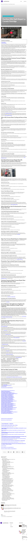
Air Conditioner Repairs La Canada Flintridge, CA (7, 413)
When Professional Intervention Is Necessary (8, 462)
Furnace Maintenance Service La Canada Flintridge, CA (8, 390)
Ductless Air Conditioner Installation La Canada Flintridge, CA (8, 448)
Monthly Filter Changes (5, 491)
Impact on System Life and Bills (6, 464)
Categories (25, 1)
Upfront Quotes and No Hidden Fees (7, 495)
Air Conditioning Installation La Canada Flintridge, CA (7, 392)
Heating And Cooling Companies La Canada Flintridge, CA (8, 403)
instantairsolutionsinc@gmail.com (7, 385)
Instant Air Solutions (3, 386)
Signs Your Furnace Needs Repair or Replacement (8, 485)
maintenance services (3, 278)
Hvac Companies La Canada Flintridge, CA (6, 412)
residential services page (5, 344)
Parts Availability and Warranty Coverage (8, 478)
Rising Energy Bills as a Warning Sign (6, 488)
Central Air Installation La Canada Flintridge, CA (7, 401)
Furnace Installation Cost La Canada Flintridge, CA (7, 447)
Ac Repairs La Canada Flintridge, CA (5, 391)
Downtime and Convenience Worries (6, 497)
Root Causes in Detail (5, 467)
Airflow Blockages (5, 469)
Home (21, 1)
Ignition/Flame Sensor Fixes (6, 474)
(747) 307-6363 (3, 42)
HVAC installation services (14, 204)
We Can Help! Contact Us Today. (6, 499)
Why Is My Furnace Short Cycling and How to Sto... (8, 466)
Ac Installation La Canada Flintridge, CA (6, 402)
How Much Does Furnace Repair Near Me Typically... (8, 473)
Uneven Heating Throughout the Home (7, 489)
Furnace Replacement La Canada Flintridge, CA (7, 387)
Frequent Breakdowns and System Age (7, 486)
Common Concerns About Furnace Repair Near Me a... (8, 493)
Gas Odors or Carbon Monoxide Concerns (8, 481)
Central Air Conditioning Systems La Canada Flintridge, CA (8, 405)
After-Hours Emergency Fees (6, 477)
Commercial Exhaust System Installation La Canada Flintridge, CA (9, 393)
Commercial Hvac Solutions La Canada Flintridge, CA (7, 397)
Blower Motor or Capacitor (6, 475)
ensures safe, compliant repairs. (11, 296)
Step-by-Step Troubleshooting (6, 470)
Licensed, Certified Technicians (6, 496)
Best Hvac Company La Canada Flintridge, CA (7, 408)
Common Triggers (5, 463)
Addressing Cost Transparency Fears (6, 494)
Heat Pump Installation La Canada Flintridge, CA (7, 398)
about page (18, 234)
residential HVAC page (20, 259)
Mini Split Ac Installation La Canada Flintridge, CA (7, 395)
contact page (5, 330)
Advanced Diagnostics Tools (6, 484)
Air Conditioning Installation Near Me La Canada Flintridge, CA (9, 407)
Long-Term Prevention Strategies (6, 472)
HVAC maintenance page (4, 326)
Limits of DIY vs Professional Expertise (7, 482)
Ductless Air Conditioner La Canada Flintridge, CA (7, 394)
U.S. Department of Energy (8, 113)
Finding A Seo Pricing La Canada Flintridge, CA (7, 418)
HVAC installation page (16, 337)
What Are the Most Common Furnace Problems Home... (8, 459)
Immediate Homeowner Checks (6, 461)
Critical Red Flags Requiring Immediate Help (7, 480)
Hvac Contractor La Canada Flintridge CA (7, 516)
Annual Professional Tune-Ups (6, 492)
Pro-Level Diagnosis (5, 471)
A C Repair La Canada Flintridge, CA (5, 410)
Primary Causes (4, 460)
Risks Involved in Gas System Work (7, 483)
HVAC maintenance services (8, 115)
